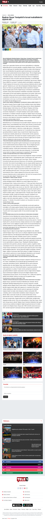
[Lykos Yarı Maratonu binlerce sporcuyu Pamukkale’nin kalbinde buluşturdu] (12, 342)
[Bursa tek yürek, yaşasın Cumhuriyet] (32, 372)
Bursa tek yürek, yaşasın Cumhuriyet (30, 378)
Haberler (4, 15)
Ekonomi (15, 5)
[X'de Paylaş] (6, 49)
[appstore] (17, 505)
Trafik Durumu (27, 494)
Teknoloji (25, 5)
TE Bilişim (9, 518)
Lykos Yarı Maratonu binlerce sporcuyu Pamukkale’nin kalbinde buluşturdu (10, 349)
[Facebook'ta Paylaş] (3, 49)
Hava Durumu (27, 491)
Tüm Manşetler (27, 497)
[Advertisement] (22, 410)
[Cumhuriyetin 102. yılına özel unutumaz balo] (32, 342)
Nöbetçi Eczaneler (7, 491)
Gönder (5, 396)
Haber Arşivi (26, 500)
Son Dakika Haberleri (7, 500)
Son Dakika (5, 5)
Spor (34, 5)
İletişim (39, 509)
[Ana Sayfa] (1, 5)
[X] (20, 488)
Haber (10, 5)
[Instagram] (22, 488)
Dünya (20, 5)
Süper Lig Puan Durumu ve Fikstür (10, 497)
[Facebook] (18, 488)
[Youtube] (25, 488)
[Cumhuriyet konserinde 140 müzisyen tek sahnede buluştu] (12, 357)
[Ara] (40, 2)
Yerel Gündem (11, 15)
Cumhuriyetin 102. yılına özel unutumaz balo (31, 348)
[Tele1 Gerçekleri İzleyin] (5, 2)
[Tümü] (41, 420)
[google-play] (28, 505)
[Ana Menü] (41, 2)
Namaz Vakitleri (7, 494)
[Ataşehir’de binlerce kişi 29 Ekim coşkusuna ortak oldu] (32, 357)
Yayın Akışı (38, 5)
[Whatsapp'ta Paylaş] (8, 49)
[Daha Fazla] (10, 49)
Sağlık (29, 5)
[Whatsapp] (27, 488)
